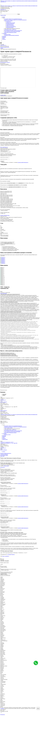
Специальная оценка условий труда (10, 29)
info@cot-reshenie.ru (3, 401)
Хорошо (38, 708)
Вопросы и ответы (7, 34)
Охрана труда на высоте (10, 25)
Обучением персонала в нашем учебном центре (8, 354)
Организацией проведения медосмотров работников (9, 355)
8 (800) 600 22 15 (3, 1)
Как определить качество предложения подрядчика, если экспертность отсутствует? (13, 320)
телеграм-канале (6, 465)
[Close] (0, 457)
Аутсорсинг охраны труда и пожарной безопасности (13, 18)
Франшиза (4, 37)
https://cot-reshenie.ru (5, 556)
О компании (4, 33)
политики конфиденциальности (23, 162)
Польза (3, 38)
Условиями (2, 708)
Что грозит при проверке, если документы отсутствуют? (9, 302)
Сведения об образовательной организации (11, 35)
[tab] (4, 394)
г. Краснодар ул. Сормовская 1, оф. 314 (6, 442)
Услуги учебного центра (8, 20)
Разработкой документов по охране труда (7, 352)
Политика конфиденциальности (5, 453)
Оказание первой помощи (10, 22)
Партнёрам (4, 36)
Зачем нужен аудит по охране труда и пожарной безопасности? (10, 294)
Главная (3, 16)
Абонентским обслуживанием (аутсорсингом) (8, 353)
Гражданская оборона (9, 27)
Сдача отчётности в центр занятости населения (12, 31)
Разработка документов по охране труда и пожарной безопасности (15, 19)
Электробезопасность (9, 24)
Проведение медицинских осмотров (10, 32)
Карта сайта (2, 456)
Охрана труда (8, 21)
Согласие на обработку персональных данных (4, 455)
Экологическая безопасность (11, 26)
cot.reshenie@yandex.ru (11, 554)
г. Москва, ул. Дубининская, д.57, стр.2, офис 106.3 (8, 443)
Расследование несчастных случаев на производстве (13, 30)
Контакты (4, 39)
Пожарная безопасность (10, 23)
